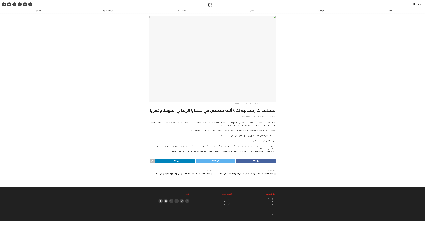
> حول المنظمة (271, 199)
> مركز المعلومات (226, 204)
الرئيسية (389, 11)
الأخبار (252, 11)
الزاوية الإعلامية (108, 11)
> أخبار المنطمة (227, 199)
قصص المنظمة (181, 11)
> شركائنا (273, 204)
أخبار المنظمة (260, 117)
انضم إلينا (38, 11)
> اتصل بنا (272, 201)
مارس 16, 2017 (270, 117)
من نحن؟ (321, 11)
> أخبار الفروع (228, 201)
